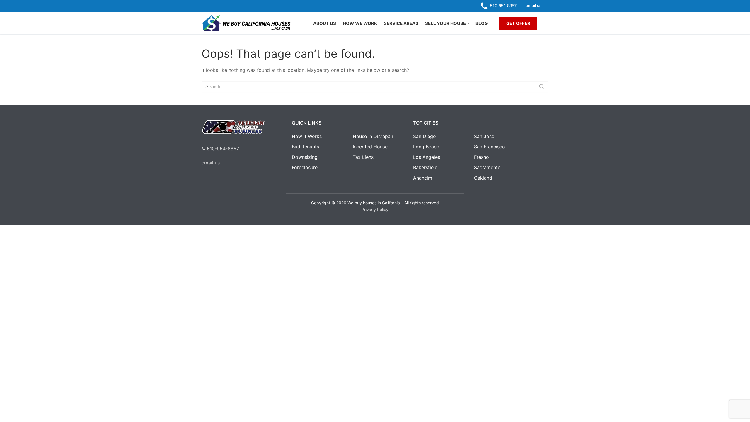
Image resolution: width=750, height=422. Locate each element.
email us (211, 163)
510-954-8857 (222, 149)
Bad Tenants (305, 146)
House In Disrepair (373, 136)
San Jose (484, 136)
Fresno (481, 157)
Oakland (483, 178)
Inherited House (370, 146)
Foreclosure (305, 167)
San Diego (424, 136)
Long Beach (426, 146)
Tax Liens (363, 157)
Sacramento (487, 167)
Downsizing (305, 157)
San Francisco (489, 146)
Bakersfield (425, 167)
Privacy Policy (375, 209)
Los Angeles (426, 157)
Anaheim (422, 178)
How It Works (307, 136)
